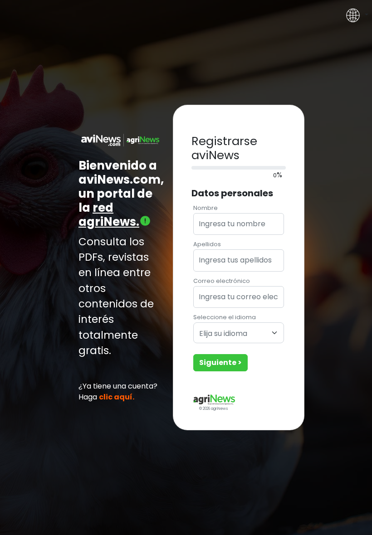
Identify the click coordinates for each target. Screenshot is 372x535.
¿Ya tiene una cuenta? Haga (117, 391)
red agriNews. (108, 214)
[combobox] (238, 332)
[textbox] (233, 334)
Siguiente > (220, 362)
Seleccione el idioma (224, 317)
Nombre (205, 208)
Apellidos (207, 244)
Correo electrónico (221, 281)
